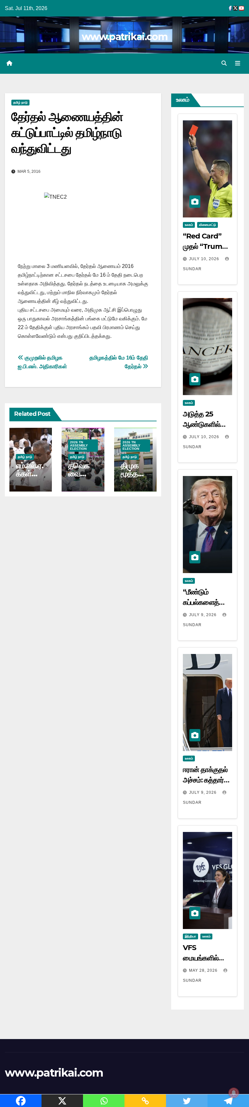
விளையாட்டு (207, 225)
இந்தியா (190, 936)
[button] (224, 63)
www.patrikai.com (124, 37)
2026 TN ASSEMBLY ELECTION (79, 445)
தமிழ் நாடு (20, 102)
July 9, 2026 (203, 615)
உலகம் (189, 225)
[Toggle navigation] (237, 63)
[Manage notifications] (234, 1093)
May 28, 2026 (204, 970)
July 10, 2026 (204, 259)
